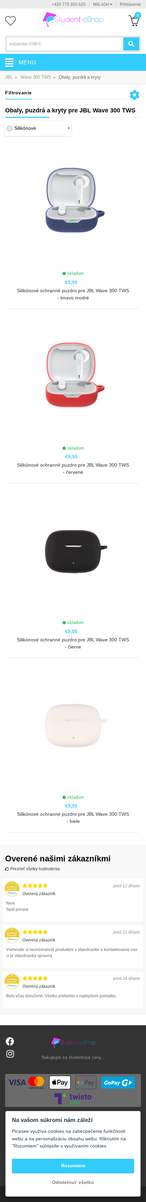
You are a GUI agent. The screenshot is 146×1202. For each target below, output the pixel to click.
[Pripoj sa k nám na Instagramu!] (10, 1053)
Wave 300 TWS (35, 77)
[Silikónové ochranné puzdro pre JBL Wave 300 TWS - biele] (73, 729)
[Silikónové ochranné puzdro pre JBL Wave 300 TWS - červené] (73, 380)
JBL (9, 77)
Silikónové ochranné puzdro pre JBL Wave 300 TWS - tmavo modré (73, 294)
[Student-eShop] (73, 19)
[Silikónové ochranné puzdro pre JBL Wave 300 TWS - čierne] (73, 554)
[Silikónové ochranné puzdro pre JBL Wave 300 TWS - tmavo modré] (73, 205)
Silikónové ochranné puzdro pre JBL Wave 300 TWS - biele (73, 817)
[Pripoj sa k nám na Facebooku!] (10, 1041)
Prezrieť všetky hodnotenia (34, 869)
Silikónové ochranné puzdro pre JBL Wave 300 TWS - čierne (73, 643)
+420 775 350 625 (69, 4)
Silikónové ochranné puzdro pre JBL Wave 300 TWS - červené (73, 468)
